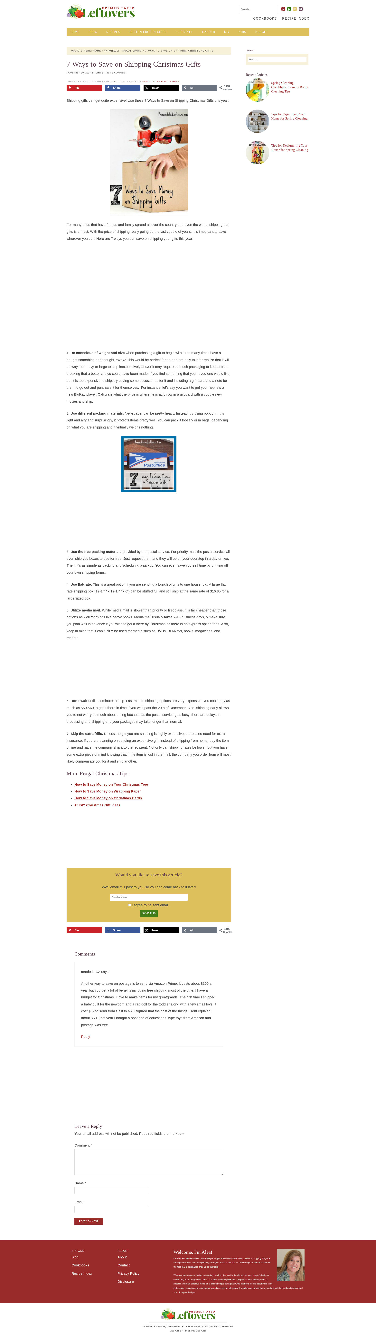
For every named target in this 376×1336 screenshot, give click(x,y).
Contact (124, 1265)
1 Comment (119, 73)
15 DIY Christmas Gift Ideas (97, 805)
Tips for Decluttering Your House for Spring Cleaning (289, 148)
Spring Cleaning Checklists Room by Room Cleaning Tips (289, 87)
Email (80, 1202)
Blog (75, 1257)
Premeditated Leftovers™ (101, 11)
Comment (83, 1145)
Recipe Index (81, 1273)
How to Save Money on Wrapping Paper (107, 791)
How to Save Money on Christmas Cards (108, 798)
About (122, 1257)
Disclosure (126, 1281)
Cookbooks (80, 1265)
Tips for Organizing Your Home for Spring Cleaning (289, 116)
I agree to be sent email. (151, 905)
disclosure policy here (161, 81)
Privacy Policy (128, 1273)
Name (80, 1183)
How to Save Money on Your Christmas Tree (111, 784)
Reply (85, 1037)
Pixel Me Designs (195, 1331)
